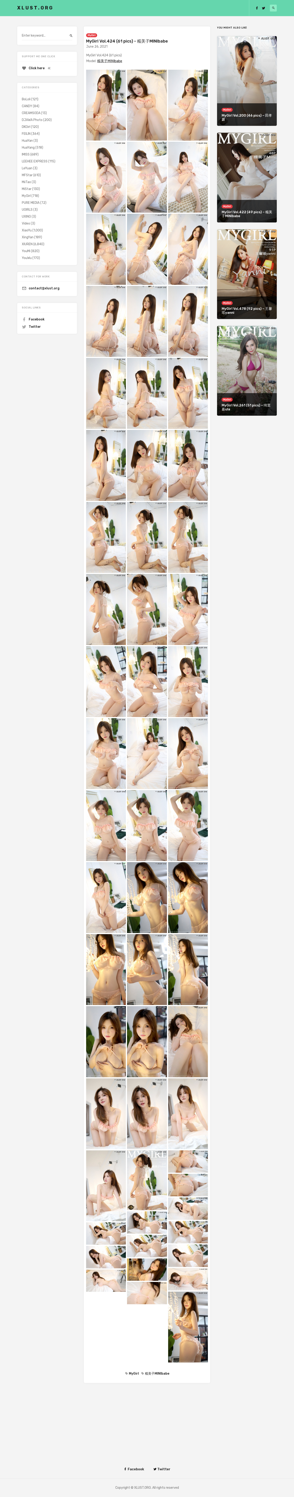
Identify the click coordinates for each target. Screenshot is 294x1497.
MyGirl (92, 35)
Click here (37, 68)
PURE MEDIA (31, 203)
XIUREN (27, 244)
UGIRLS (27, 210)
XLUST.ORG (35, 8)
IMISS (26, 154)
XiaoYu (27, 230)
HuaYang (28, 148)
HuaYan (27, 141)
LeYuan (27, 168)
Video (26, 223)
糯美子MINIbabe (109, 61)
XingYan (28, 237)
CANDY (27, 106)
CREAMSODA (31, 113)
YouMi (26, 251)
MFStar (27, 175)
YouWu (27, 258)
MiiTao (26, 182)
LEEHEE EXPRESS (35, 161)
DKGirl (26, 127)
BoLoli (26, 99)
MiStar (26, 189)
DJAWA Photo (32, 120)
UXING (26, 217)
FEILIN (26, 134)
